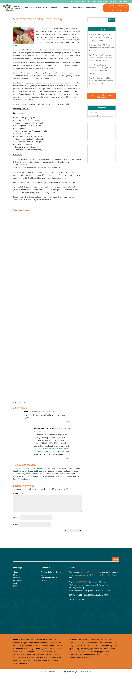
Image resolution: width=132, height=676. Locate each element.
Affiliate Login (123, 1)
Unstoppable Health (49, 578)
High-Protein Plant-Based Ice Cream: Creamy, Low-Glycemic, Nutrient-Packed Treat (100, 58)
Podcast (77, 1)
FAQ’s (15, 586)
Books (15, 583)
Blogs (45, 8)
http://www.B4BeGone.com (55, 449)
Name (16, 517)
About (15, 572)
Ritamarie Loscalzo (21, 23)
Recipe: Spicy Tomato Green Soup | (28, 474)
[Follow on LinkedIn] (31, 592)
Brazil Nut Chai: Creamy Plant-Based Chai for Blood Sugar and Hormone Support (101, 81)
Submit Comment (73, 530)
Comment (18, 493)
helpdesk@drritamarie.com (91, 572)
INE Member (46, 580)
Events (38, 8)
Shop (71, 1)
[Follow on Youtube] (26, 592)
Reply (68, 422)
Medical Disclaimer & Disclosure (101, 96)
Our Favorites (91, 8)
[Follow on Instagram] (20, 592)
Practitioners (77, 8)
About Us (28, 8)
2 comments (31, 23)
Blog (15, 575)
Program (16, 578)
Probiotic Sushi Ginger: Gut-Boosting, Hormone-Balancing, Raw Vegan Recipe (100, 37)
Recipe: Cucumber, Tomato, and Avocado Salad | (34, 468)
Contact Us (113, 1)
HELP (94, 1)
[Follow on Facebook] (15, 592)
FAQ (89, 1)
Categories (92, 112)
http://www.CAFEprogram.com (45, 451)
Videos (84, 1)
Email (16, 524)
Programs (54, 8)
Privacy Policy (86, 672)
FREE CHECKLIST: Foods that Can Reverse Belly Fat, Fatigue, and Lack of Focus (116, 7)
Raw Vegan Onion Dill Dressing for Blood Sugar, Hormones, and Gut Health (101, 48)
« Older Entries (19, 402)
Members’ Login (102, 1)
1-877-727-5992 (80, 582)
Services (65, 8)
